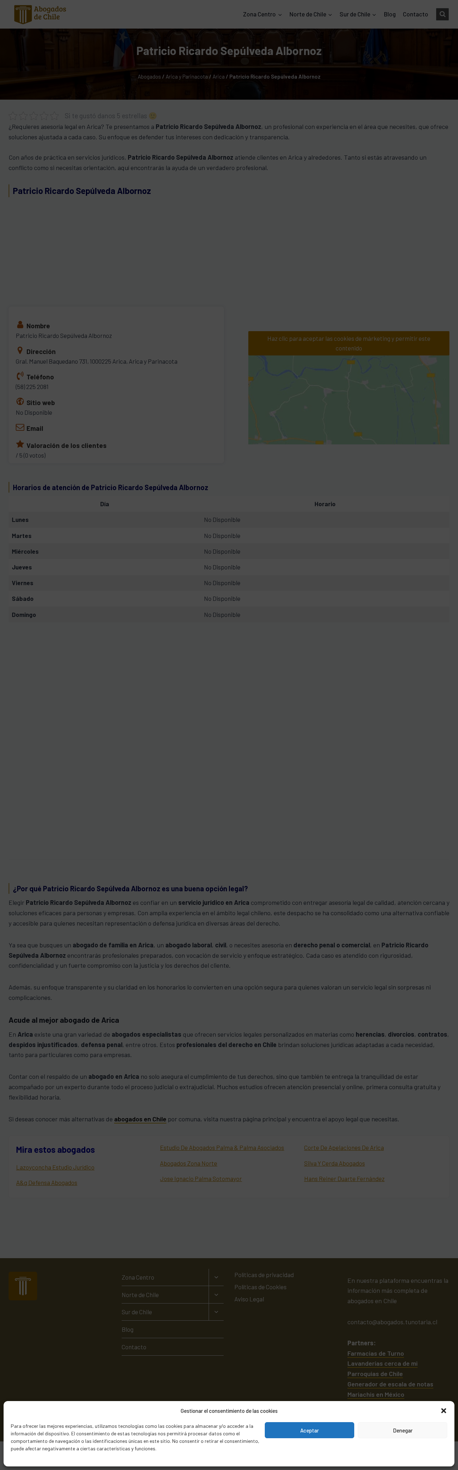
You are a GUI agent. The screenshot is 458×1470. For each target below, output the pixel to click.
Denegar (403, 1430)
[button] (443, 1410)
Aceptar (309, 1430)
